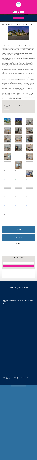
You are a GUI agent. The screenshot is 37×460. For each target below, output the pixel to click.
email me (11, 380)
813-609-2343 (7, 380)
